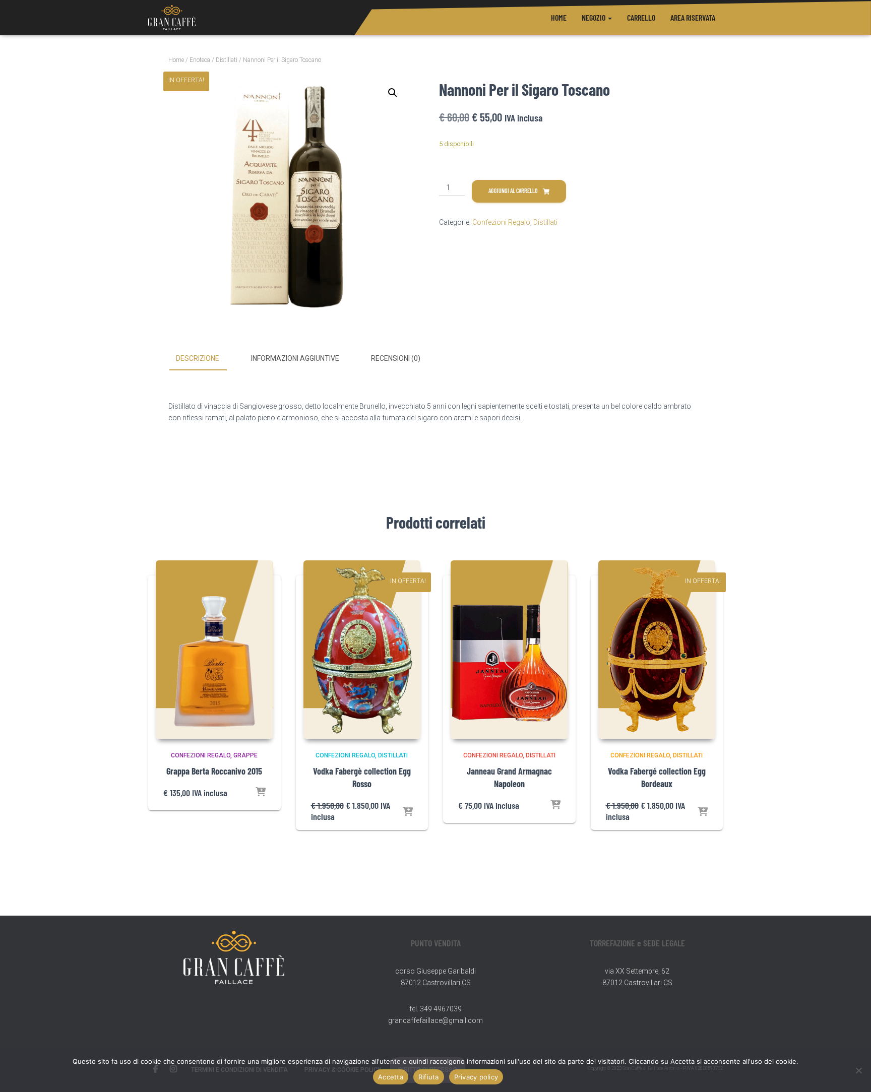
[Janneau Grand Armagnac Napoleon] (509, 649)
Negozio (594, 17)
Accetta (390, 1077)
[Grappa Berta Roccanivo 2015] (214, 649)
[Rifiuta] (858, 1070)
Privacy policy (476, 1077)
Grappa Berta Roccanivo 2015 (214, 771)
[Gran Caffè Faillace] (172, 17)
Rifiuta (428, 1077)
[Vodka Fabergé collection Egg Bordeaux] (657, 649)
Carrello (641, 17)
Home (559, 17)
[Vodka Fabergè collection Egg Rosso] (362, 649)
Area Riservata (692, 17)
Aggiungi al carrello (513, 190)
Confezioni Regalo (501, 222)
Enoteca (200, 59)
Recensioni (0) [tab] (395, 358)
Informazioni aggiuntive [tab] (295, 358)
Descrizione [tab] (197, 358)
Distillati (226, 59)
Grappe (245, 755)
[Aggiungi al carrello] (261, 793)
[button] (609, 17)
